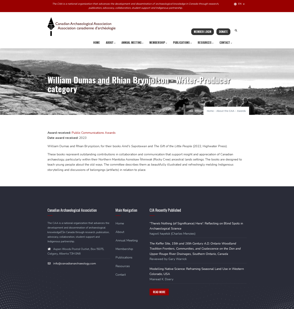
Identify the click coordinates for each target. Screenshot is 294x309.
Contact (224, 42)
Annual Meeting (131, 42)
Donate (223, 32)
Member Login (202, 32)
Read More (159, 292)
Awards (241, 111)
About (109, 42)
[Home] (81, 26)
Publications (181, 42)
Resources (204, 42)
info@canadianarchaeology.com (74, 263)
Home (96, 42)
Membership (157, 42)
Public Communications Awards (94, 133)
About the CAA (225, 111)
